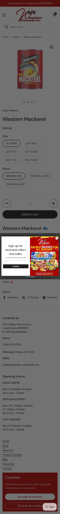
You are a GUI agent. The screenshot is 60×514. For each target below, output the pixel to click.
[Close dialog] (56, 238)
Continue (15, 266)
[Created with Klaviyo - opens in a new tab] (30, 277)
